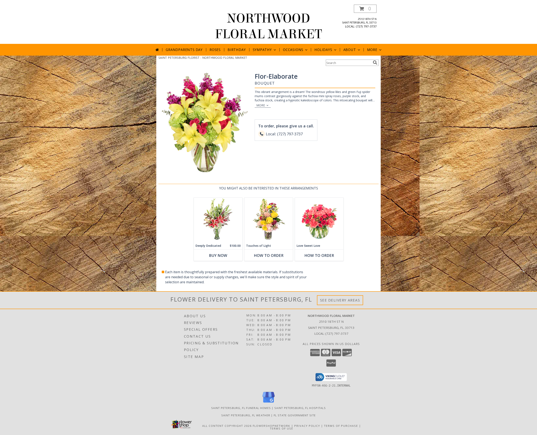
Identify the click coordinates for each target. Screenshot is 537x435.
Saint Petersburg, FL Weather (245, 415)
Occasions (293, 49)
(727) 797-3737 (366, 26)
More (372, 49)
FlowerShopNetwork (271, 426)
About (349, 49)
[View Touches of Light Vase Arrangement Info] (268, 220)
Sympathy (262, 49)
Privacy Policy (307, 426)
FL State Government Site (295, 415)
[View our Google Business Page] (268, 403)
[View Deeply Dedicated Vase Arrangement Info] (218, 220)
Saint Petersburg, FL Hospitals (300, 408)
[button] (365, 9)
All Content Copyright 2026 (227, 426)
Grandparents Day (184, 49)
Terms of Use (281, 428)
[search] (375, 62)
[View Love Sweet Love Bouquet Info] (319, 220)
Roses (215, 49)
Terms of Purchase (341, 426)
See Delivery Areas (340, 300)
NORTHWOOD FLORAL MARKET (268, 26)
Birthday (237, 49)
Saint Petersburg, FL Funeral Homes (241, 408)
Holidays (323, 49)
